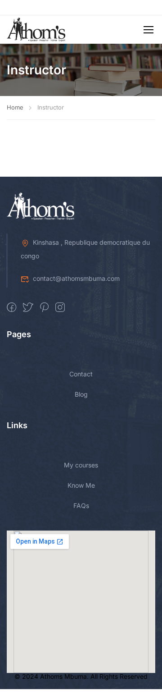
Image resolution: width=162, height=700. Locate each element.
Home (15, 107)
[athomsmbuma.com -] (36, 29)
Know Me (81, 485)
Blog (81, 394)
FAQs (81, 505)
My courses (81, 465)
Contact (81, 374)
